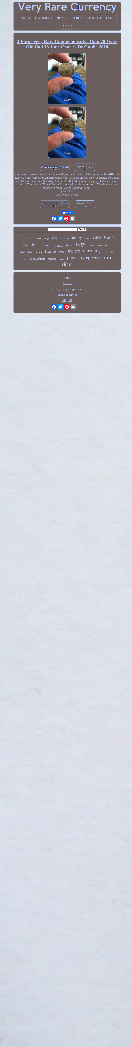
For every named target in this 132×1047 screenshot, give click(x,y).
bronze (66, 238)
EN (64, 300)
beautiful (110, 238)
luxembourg (58, 246)
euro (97, 237)
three (26, 245)
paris (108, 245)
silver (67, 264)
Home (67, 277)
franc (69, 245)
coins (20, 239)
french (38, 238)
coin (56, 237)
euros (52, 258)
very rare (91, 257)
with (100, 245)
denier (29, 238)
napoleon (37, 258)
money (77, 238)
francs (74, 250)
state (87, 238)
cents (24, 259)
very (80, 244)
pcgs (47, 238)
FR (70, 300)
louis (36, 244)
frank (91, 245)
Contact (67, 283)
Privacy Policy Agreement (67, 289)
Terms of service (67, 294)
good (62, 260)
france (50, 251)
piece (72, 257)
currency (92, 250)
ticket (106, 252)
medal (39, 252)
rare (108, 257)
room (46, 245)
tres (62, 251)
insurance (26, 251)
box (112, 252)
